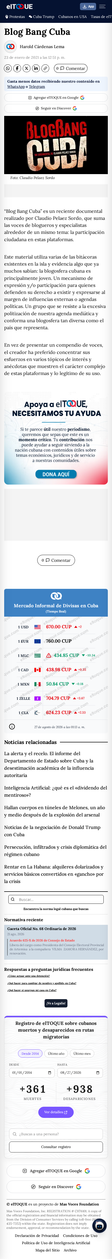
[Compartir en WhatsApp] (7, 68)
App (91, 6)
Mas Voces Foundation (79, 1204)
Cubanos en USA (72, 16)
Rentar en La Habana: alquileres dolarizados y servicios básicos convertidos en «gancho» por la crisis (54, 874)
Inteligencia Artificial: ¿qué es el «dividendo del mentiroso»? (55, 791)
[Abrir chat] (99, 1225)
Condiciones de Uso (80, 1235)
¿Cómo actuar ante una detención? (28, 976)
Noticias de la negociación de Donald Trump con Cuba (52, 831)
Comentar (70, 68)
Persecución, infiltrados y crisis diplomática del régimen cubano (55, 850)
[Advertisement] (56, 190)
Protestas (17, 16)
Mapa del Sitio (47, 1250)
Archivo (70, 1250)
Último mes (82, 1053)
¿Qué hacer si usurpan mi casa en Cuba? (32, 990)
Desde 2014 (30, 1053)
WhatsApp (16, 86)
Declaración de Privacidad (37, 1235)
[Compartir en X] (26, 68)
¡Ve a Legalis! (56, 1003)
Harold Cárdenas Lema (42, 46)
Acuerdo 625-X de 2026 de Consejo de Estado (42, 940)
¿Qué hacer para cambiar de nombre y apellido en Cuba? (41, 983)
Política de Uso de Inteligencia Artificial (56, 1243)
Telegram (37, 86)
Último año (56, 1053)
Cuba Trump (43, 16)
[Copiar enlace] (45, 68)
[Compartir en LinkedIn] (36, 68)
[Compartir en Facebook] (17, 68)
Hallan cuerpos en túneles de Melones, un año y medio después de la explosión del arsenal (54, 811)
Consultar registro (56, 1146)
